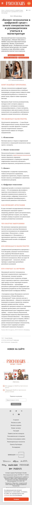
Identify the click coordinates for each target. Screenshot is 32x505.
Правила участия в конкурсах (16, 433)
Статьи (2, 10)
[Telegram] (16, 411)
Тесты (29, 3)
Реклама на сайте (16, 422)
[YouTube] (19, 414)
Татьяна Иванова (8, 338)
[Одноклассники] (13, 414)
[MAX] (10, 411)
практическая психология (21, 155)
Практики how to (23, 57)
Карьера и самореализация (16, 55)
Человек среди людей (11, 57)
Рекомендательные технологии (16, 442)
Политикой (9, 390)
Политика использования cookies (16, 439)
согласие (10, 386)
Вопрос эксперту (16, 428)
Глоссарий (16, 431)
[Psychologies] (15, 3)
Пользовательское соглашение (16, 436)
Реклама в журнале (16, 425)
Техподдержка (16, 447)
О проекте (16, 420)
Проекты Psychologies (16, 444)
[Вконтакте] (21, 411)
